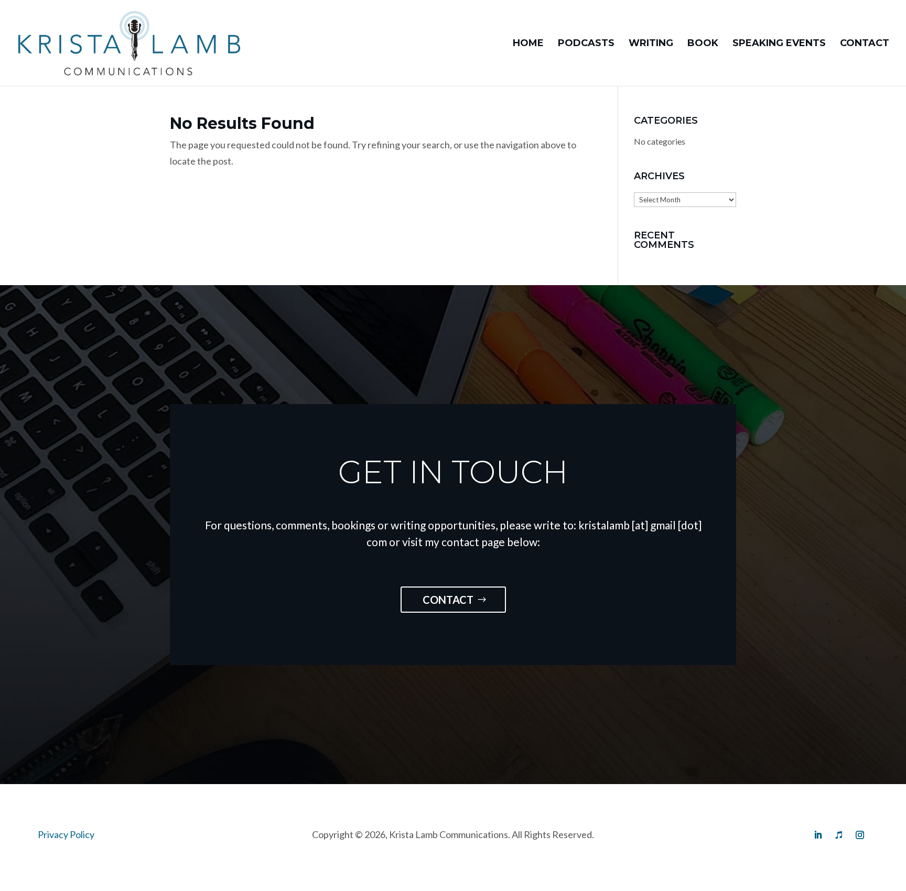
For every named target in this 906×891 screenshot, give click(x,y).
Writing (651, 44)
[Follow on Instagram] (859, 835)
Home (528, 44)
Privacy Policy (66, 834)
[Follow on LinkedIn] (818, 835)
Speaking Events (779, 44)
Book (702, 44)
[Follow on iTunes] (838, 835)
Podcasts (586, 44)
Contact (864, 44)
